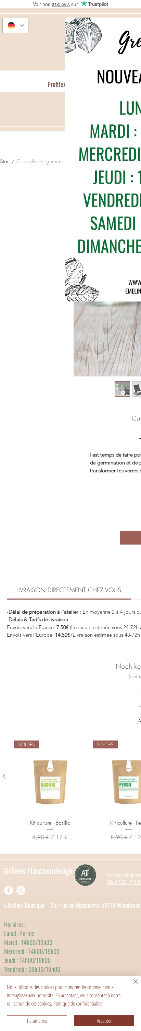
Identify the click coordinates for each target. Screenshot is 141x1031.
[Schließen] (131, 985)
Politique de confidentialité (77, 1003)
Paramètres (37, 1020)
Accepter (104, 1020)
